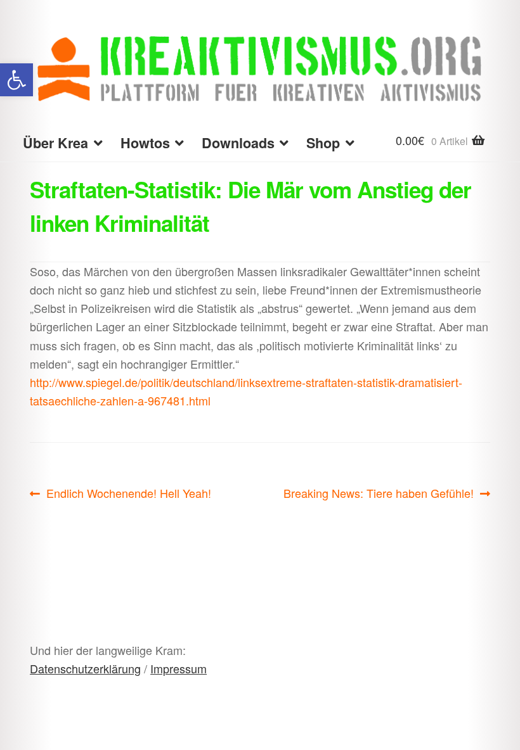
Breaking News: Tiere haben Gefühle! (378, 493)
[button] (16, 79)
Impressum (178, 668)
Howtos (145, 143)
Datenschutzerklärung (85, 668)
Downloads (238, 143)
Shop (323, 143)
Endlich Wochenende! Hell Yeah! (128, 493)
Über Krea (55, 143)
